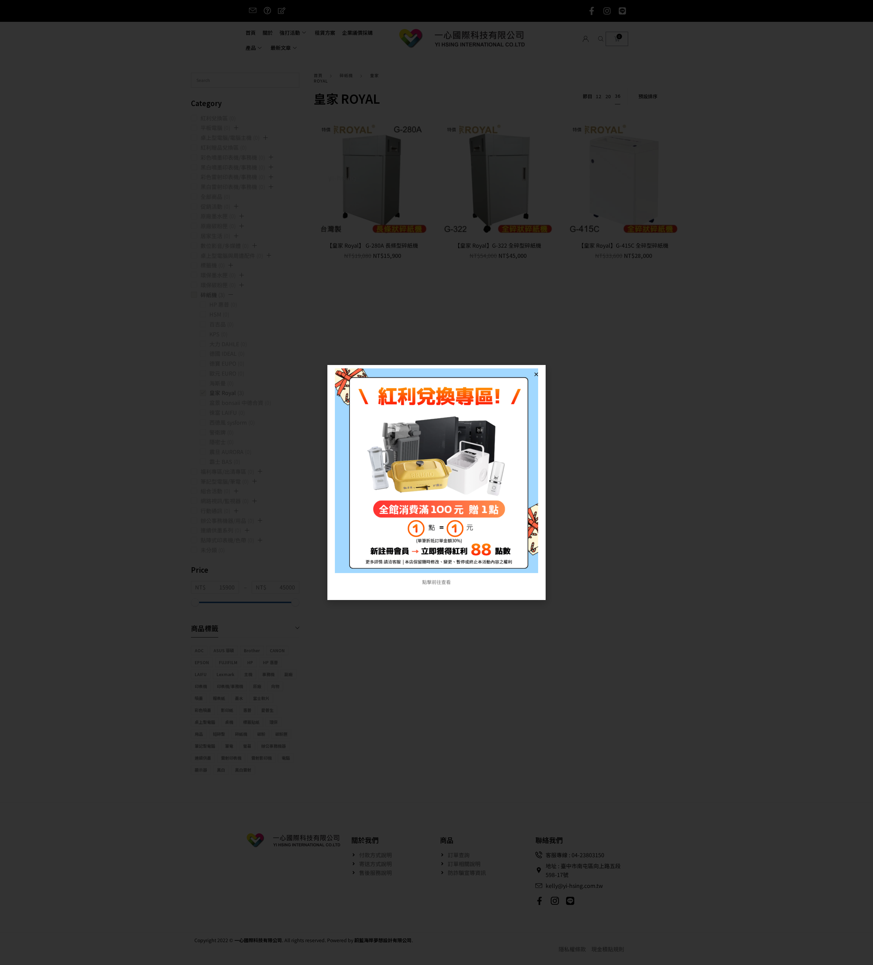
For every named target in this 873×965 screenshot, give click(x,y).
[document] (436, 482)
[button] (536, 374)
